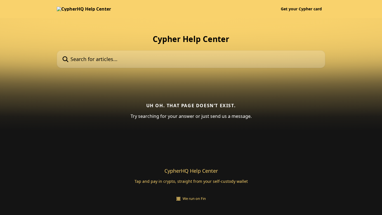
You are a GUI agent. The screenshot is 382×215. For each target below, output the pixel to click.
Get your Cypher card (301, 9)
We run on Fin (194, 198)
